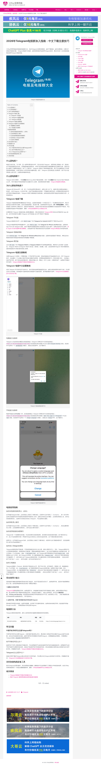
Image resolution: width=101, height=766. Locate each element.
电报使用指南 (12, 129)
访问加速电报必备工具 (15, 153)
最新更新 (15, 13)
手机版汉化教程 (15, 127)
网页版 (86, 50)
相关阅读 (11, 156)
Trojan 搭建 (80, 58)
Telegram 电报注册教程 (15, 121)
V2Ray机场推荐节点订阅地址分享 (37, 208)
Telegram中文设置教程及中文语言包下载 (20, 658)
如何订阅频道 (15, 139)
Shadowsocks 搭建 (82, 54)
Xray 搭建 (80, 62)
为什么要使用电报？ (14, 111)
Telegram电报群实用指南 (58, 182)
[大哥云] (77, 91)
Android (78, 10)
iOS (72, 10)
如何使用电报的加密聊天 (18, 135)
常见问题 (11, 145)
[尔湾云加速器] (77, 86)
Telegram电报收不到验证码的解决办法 (24, 262)
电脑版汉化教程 (15, 125)
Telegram (25, 692)
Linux (93, 10)
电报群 (89, 50)
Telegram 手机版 (16, 115)
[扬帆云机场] (77, 81)
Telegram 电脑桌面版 (17, 117)
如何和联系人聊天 (16, 133)
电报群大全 (12, 143)
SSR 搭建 (80, 56)
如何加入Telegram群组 (17, 137)
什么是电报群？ (13, 109)
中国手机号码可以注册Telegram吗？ (22, 147)
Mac (65, 10)
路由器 (86, 10)
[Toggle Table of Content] (30, 105)
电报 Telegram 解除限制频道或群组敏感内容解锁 (24, 677)
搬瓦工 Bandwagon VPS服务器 (85, 66)
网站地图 (57, 762)
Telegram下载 (81, 50)
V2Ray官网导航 (15, 3)
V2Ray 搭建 (80, 60)
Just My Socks (87, 70)
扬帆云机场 (83, 80)
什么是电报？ (12, 107)
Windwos (58, 10)
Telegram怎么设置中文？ (19, 151)
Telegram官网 (49, 212)
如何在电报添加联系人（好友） (20, 131)
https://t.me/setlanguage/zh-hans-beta (18, 343)
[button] (10, 10)
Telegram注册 (10, 590)
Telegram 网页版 (16, 119)
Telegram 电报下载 (13, 113)
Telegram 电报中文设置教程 (16, 123)
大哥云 (81, 90)
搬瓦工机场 (80, 70)
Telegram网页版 (55, 228)
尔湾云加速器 (83, 85)
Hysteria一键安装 (82, 64)
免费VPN (80, 72)
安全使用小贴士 (13, 141)
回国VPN (88, 72)
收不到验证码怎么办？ (18, 149)
